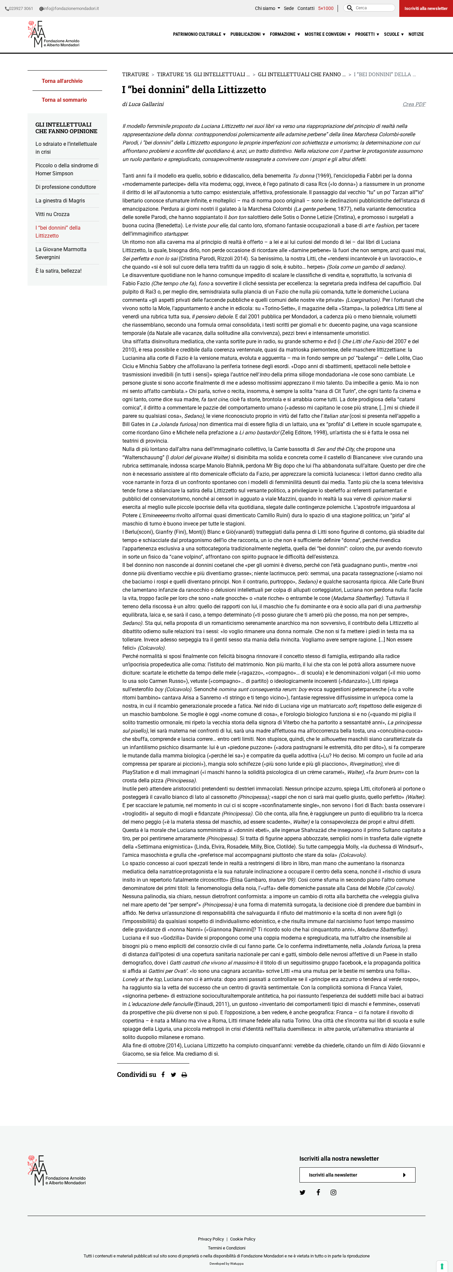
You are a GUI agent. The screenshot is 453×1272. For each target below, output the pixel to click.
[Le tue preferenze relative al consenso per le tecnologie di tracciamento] (442, 1266)
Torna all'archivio (62, 81)
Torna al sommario (64, 100)
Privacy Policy (211, 1239)
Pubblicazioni (248, 34)
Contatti (305, 8)
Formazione (285, 34)
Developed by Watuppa (226, 1263)
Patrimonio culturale (200, 34)
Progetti (367, 34)
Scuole (394, 34)
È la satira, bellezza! (58, 271)
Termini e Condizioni (226, 1247)
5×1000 (326, 8)
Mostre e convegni (328, 34)
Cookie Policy (242, 1239)
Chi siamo (265, 8)
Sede (289, 8)
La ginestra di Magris (60, 200)
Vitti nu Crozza (52, 214)
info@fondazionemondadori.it (71, 8)
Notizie (416, 34)
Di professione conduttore (65, 187)
